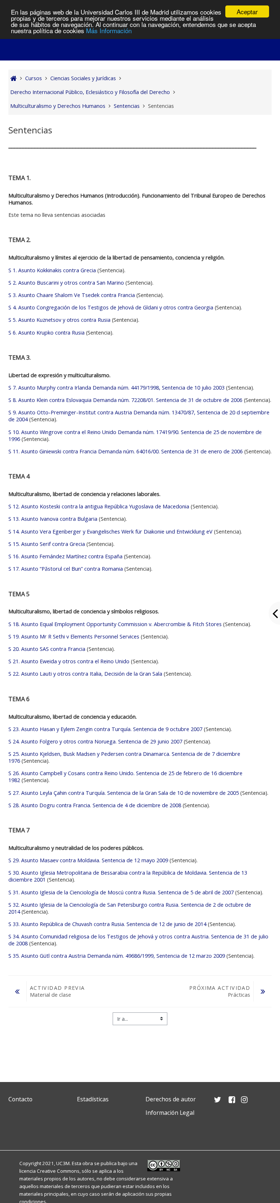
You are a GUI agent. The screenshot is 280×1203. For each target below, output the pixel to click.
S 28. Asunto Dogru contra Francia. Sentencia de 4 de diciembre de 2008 (94, 805)
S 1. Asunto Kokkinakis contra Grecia (52, 270)
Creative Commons (58, 1171)
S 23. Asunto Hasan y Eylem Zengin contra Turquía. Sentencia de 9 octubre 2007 (105, 729)
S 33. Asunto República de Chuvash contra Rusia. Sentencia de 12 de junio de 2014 (107, 924)
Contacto (20, 1099)
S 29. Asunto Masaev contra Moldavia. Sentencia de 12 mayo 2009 (88, 860)
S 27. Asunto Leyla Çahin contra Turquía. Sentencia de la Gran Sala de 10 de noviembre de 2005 (123, 792)
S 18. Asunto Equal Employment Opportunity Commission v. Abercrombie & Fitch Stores (115, 624)
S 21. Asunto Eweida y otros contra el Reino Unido (68, 661)
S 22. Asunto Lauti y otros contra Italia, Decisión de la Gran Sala (85, 673)
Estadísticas (93, 1099)
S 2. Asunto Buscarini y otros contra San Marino (66, 282)
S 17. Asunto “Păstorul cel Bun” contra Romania (65, 568)
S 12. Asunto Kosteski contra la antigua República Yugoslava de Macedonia (98, 506)
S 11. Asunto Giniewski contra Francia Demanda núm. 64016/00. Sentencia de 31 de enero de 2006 (125, 451)
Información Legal (169, 1113)
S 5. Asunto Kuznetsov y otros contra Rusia (59, 319)
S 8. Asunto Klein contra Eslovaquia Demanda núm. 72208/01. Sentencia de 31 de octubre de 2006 (125, 400)
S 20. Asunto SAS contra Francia (46, 648)
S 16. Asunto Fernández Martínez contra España (65, 556)
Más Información (109, 30)
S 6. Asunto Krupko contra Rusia (46, 332)
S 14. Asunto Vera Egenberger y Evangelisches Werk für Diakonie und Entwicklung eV (111, 531)
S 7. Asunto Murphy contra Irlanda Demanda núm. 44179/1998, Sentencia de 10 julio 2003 (116, 387)
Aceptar (247, 11)
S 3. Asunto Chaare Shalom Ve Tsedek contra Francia (71, 295)
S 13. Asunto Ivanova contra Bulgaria (52, 518)
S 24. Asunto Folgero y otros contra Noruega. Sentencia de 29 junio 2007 (95, 741)
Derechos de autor (170, 1099)
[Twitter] (15, 1130)
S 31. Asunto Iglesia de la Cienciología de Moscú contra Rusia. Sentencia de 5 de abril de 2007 (121, 892)
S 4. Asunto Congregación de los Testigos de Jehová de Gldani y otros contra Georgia (110, 307)
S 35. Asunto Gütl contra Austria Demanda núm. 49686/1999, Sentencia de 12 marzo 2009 (116, 955)
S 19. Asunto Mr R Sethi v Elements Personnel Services (73, 636)
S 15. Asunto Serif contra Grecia (46, 543)
